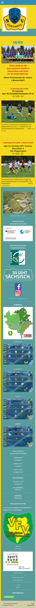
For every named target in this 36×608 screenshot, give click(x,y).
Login (32, 603)
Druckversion (8, 603)
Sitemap (15, 603)
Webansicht (30, 605)
